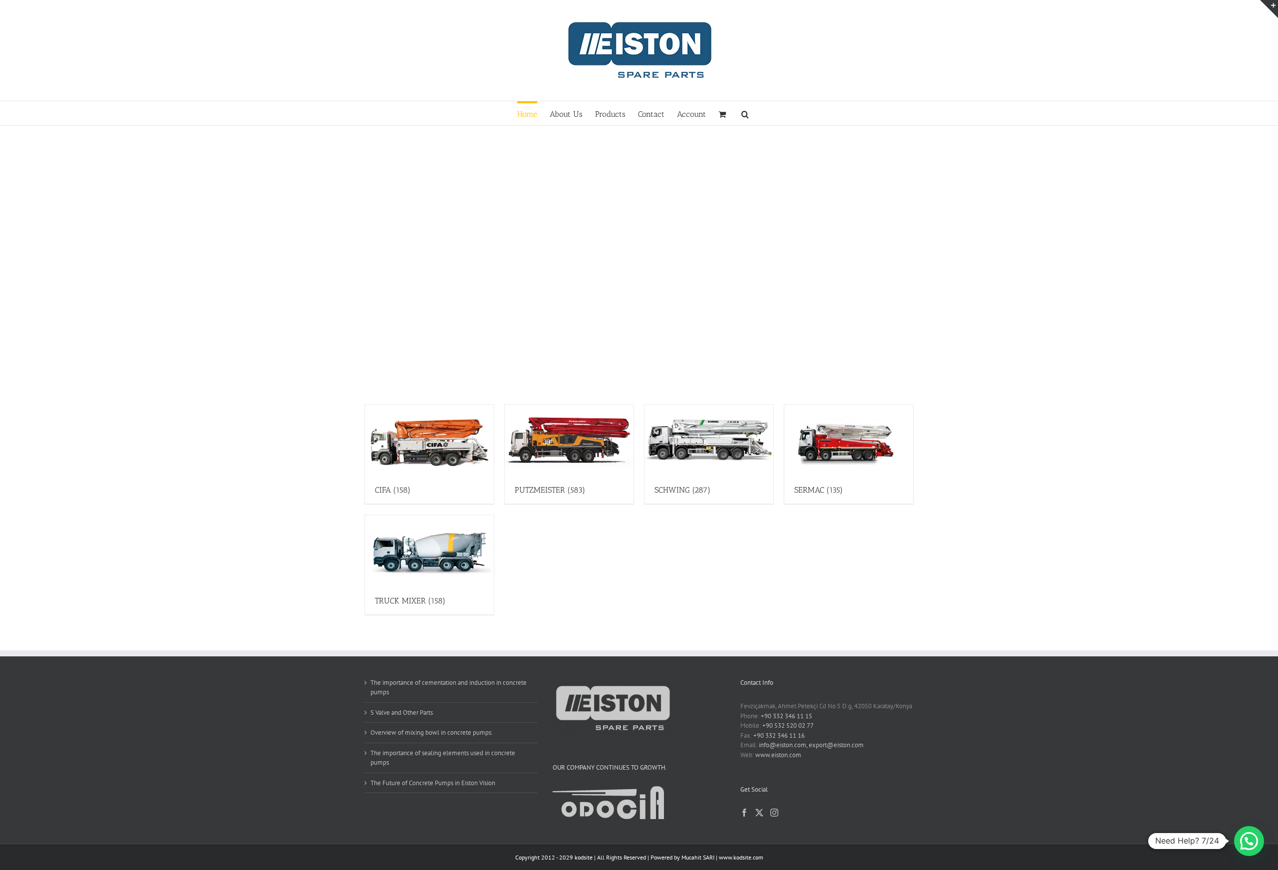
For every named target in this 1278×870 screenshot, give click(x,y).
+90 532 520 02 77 (788, 725)
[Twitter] (759, 813)
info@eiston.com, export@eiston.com (811, 745)
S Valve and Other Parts (401, 712)
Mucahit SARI (697, 857)
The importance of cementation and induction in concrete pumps (448, 687)
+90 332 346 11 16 (779, 735)
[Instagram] (774, 813)
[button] (745, 113)
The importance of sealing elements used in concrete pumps (442, 758)
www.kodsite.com (741, 857)
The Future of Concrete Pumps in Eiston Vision (432, 783)
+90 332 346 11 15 (786, 716)
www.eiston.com (778, 755)
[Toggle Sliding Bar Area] (1269, 9)
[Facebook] (744, 813)
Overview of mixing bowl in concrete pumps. (431, 732)
